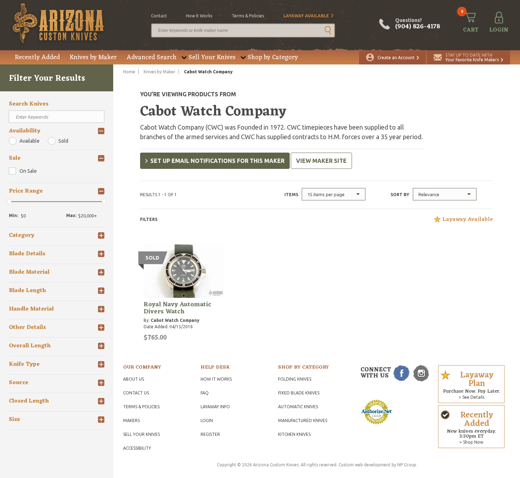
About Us (133, 379)
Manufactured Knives (302, 420)
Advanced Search (152, 57)
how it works (199, 15)
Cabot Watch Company (175, 320)
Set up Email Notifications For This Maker (217, 161)
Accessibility (137, 448)
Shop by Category (273, 57)
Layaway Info (215, 406)
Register (210, 434)
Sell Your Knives (212, 57)
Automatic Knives (298, 406)
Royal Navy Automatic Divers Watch (177, 308)
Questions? (417, 24)
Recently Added (37, 57)
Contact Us (136, 393)
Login (207, 420)
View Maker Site (321, 161)
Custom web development (365, 464)
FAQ (205, 393)
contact (159, 15)
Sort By (400, 194)
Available (29, 141)
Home (129, 71)
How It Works (216, 379)
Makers (131, 420)
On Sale (28, 171)
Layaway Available (306, 15)
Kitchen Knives (294, 434)
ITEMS (291, 194)
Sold (63, 141)
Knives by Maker (93, 57)
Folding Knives (294, 379)
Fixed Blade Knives (298, 393)
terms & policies (248, 15)
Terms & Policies (141, 406)
